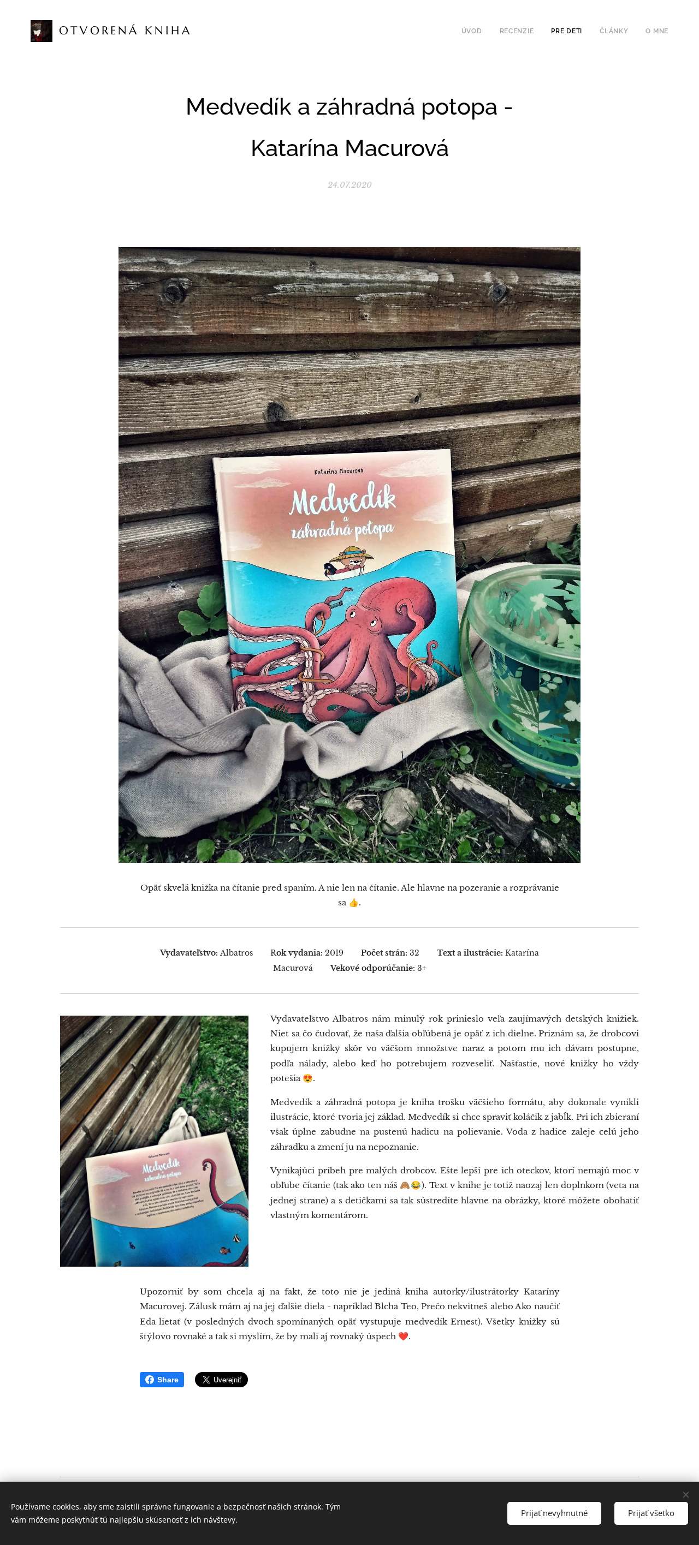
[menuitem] (475, 31)
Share (168, 1379)
